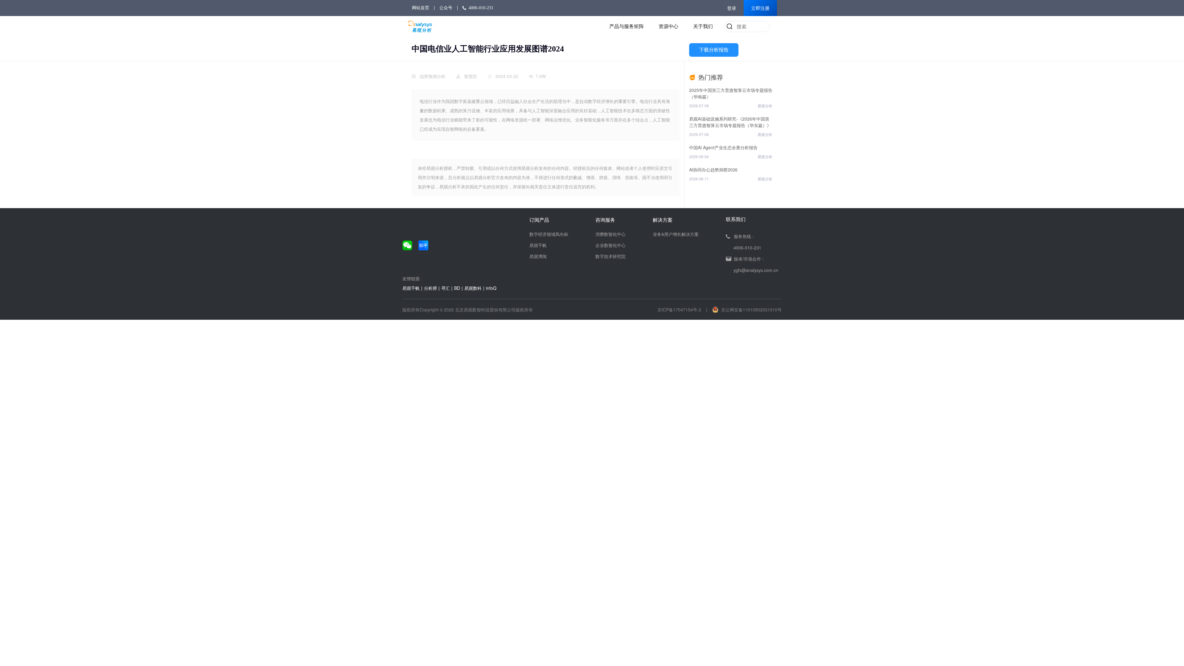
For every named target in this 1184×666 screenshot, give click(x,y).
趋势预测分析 (433, 76)
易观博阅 (538, 256)
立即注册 (760, 8)
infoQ (491, 288)
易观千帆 (538, 245)
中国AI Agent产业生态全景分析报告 (723, 147)
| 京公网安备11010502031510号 (744, 309)
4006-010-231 (481, 8)
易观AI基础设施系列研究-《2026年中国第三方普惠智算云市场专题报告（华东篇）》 (730, 122)
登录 (731, 8)
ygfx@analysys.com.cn (756, 270)
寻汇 (445, 288)
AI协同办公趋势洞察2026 (713, 169)
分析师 (430, 288)
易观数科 (473, 288)
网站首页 (420, 8)
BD (457, 288)
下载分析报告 (714, 49)
